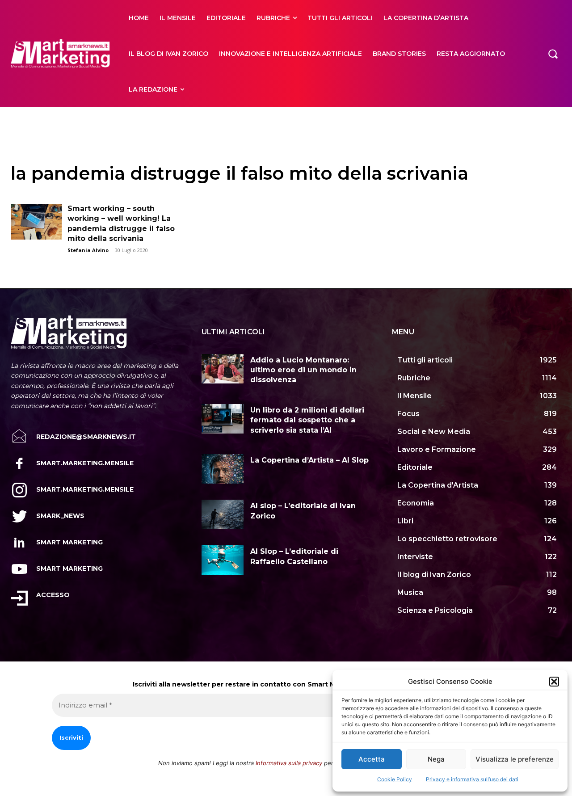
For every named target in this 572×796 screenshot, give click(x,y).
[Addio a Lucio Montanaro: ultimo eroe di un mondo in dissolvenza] (223, 368)
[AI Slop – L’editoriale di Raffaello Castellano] (223, 560)
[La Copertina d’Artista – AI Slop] (223, 469)
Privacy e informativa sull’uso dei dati (472, 779)
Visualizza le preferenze (514, 759)
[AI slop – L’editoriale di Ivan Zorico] (223, 514)
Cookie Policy (394, 779)
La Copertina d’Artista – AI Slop (309, 460)
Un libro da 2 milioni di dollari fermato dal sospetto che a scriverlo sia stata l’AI (307, 420)
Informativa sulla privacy (289, 763)
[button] (554, 681)
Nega (436, 759)
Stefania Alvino (88, 250)
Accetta (371, 759)
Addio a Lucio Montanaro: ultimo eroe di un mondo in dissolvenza (303, 370)
